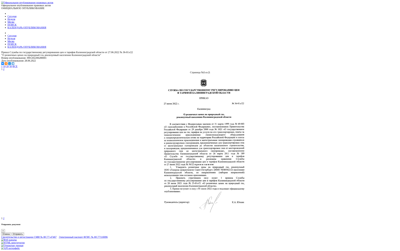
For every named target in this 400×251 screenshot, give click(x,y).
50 (10, 66)
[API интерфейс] (10, 248)
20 (7, 66)
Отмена (6, 234)
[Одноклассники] (6, 63)
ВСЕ (15, 66)
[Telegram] (13, 63)
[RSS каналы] (9, 240)
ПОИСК (12, 24)
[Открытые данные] (12, 245)
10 (4, 66)
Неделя (11, 19)
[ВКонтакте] (2, 63)
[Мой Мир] (9, 63)
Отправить (18, 234)
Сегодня (12, 16)
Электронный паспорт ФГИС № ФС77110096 (83, 237)
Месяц (11, 22)
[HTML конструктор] (13, 242)
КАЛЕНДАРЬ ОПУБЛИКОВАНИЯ (27, 27)
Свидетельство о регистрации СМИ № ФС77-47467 (29, 237)
